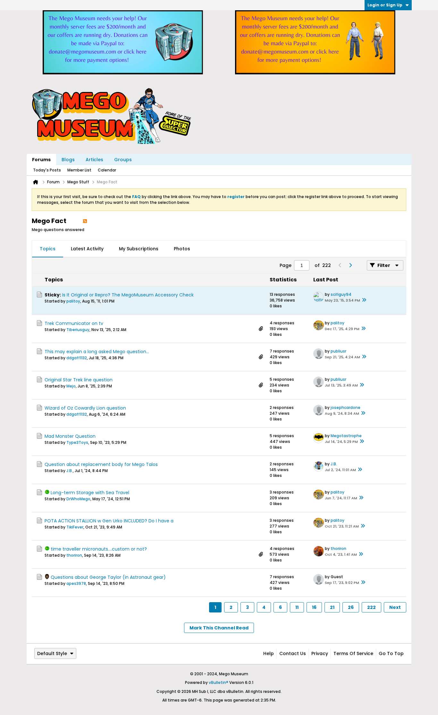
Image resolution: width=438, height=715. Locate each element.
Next (395, 607)
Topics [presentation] (47, 248)
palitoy (73, 301)
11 (297, 607)
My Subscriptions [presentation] (138, 248)
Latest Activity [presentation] (87, 248)
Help (268, 653)
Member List (79, 170)
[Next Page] (350, 265)
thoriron (74, 555)
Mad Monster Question (70, 436)
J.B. (69, 470)
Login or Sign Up (384, 5)
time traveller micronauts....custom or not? (99, 549)
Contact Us (292, 653)
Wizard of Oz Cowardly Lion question (85, 408)
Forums (41, 159)
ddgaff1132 (76, 358)
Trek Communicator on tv (74, 323)
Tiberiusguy (77, 329)
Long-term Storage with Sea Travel (90, 492)
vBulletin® (218, 682)
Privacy (319, 653)
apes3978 (76, 583)
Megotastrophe (346, 435)
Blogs (68, 159)
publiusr (338, 351)
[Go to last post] (363, 300)
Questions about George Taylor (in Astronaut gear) (108, 577)
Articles (94, 159)
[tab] (47, 249)
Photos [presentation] (182, 248)
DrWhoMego (78, 499)
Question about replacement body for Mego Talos (101, 464)
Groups (123, 159)
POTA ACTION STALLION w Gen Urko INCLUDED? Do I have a (109, 521)
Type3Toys (77, 442)
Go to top (391, 653)
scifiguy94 (341, 294)
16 (314, 607)
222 (371, 607)
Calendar (107, 170)
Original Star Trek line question (79, 380)
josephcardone (345, 407)
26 (351, 607)
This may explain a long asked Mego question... (97, 351)
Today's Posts (47, 170)
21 (332, 607)
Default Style (52, 653)
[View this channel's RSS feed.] (85, 220)
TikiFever (74, 527)
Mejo (71, 386)
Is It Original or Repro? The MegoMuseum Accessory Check (128, 295)
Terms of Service (353, 653)
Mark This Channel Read (219, 628)
